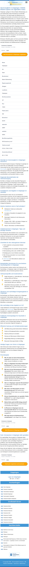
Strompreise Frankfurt (7, 515)
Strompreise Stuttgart (7, 517)
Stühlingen (5, 536)
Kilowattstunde (7, 210)
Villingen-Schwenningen (8, 534)
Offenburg (5, 549)
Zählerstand (6, 258)
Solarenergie (10, 309)
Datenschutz (22, 563)
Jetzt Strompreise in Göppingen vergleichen (14, 54)
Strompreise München (7, 510)
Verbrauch (3, 50)
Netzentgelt (3, 169)
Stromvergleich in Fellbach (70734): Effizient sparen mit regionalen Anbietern (14, 546)
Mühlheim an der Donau (8, 529)
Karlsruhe (5, 543)
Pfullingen (5, 532)
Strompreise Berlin (7, 506)
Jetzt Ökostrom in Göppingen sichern (14, 430)
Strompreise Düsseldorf (8, 519)
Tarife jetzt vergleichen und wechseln (14, 463)
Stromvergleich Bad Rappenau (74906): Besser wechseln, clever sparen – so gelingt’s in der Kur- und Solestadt (15, 539)
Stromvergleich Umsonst (18, 561)
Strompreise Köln (6, 513)
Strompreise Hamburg (7, 508)
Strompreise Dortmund (7, 522)
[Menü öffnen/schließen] (26, 2)
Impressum (16, 563)
